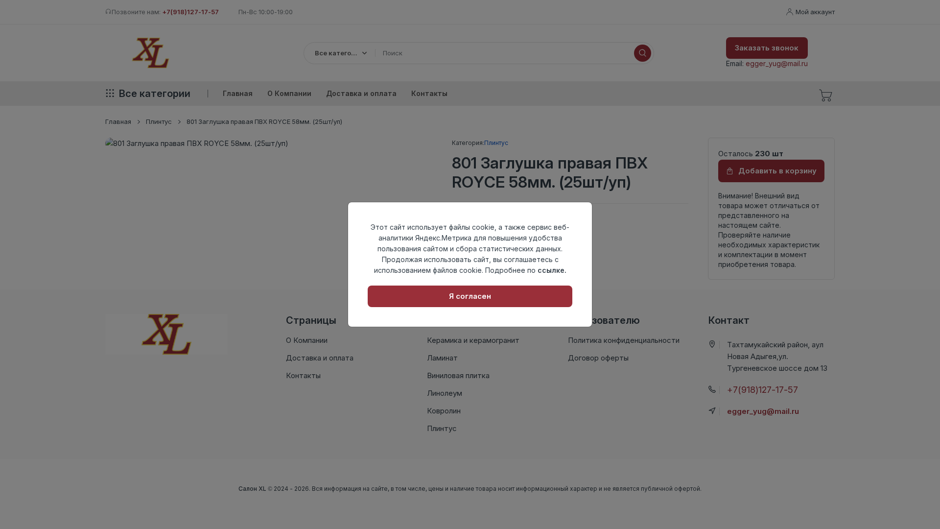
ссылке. (552, 270)
